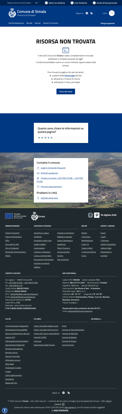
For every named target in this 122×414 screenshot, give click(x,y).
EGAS (64, 326)
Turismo (60, 255)
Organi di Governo (12, 233)
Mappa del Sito (11, 382)
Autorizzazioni (39, 248)
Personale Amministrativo (15, 251)
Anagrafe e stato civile (43, 240)
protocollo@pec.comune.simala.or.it (24, 294)
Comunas (37, 341)
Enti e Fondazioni (12, 248)
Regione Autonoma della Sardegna (19, 3)
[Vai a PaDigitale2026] (102, 215)
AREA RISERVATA (61, 410)
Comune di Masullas (70, 333)
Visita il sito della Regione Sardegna (48, 326)
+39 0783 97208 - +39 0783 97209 (23, 282)
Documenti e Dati (12, 244)
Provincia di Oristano (26, 15)
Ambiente (38, 236)
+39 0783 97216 (16, 285)
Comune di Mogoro (69, 337)
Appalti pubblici (40, 244)
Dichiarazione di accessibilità (16, 329)
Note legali (9, 364)
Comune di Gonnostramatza (73, 329)
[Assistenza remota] (63, 404)
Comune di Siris (68, 345)
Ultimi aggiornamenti (13, 375)
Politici (7, 255)
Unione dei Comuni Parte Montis (46, 333)
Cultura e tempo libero (42, 255)
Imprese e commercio (65, 233)
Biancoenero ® (70, 407)
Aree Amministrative (13, 236)
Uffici (7, 240)
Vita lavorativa (63, 259)
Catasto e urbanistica (42, 251)
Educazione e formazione (43, 259)
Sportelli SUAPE (40, 337)
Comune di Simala (31, 11)
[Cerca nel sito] (112, 13)
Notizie (84, 233)
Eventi (103, 233)
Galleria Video (106, 248)
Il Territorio (105, 240)
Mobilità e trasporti (64, 236)
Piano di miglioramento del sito (17, 333)
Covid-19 (85, 244)
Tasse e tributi (86, 248)
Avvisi (83, 255)
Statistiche (9, 379)
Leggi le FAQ (10, 337)
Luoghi (103, 236)
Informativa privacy (12, 360)
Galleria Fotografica (108, 244)
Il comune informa (88, 251)
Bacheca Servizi (11, 352)
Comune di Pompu (69, 341)
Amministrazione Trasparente (16, 326)
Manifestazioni (87, 240)
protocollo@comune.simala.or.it (22, 296)
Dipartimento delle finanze (44, 345)
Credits (8, 371)
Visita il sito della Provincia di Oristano (49, 329)
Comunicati (85, 236)
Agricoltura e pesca (41, 233)
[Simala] (12, 13)
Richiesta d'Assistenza (14, 348)
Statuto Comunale (12, 356)
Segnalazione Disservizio (15, 345)
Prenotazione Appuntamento (16, 341)
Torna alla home (65, 91)
